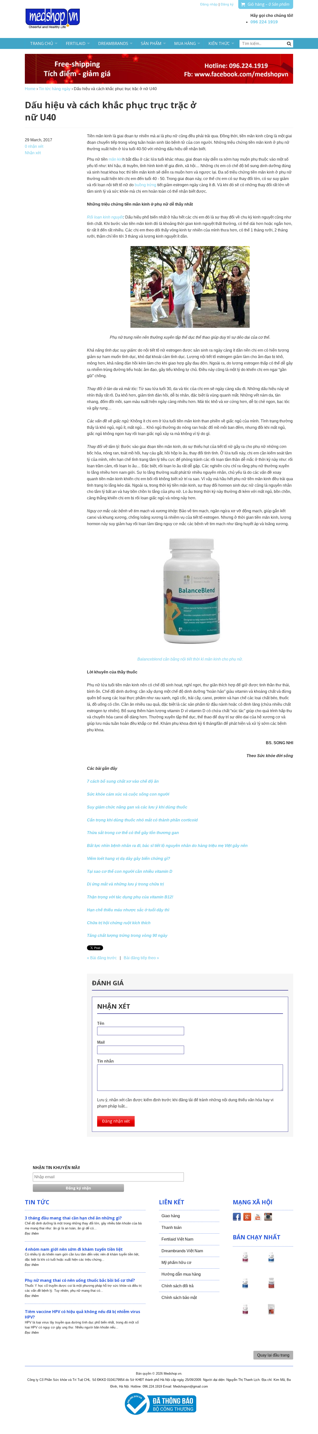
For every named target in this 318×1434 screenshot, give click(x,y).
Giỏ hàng (268, 4)
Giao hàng (170, 1216)
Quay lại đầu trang (273, 1355)
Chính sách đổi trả (177, 1286)
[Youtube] (258, 1218)
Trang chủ (41, 43)
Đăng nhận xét (116, 1121)
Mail (101, 1042)
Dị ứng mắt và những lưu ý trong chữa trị (125, 884)
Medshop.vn (172, 1373)
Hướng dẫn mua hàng (181, 1274)
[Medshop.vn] (53, 19)
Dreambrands (113, 43)
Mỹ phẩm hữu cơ (176, 1262)
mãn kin (115, 159)
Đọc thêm (32, 1233)
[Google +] (247, 1218)
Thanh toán (171, 1227)
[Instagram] (268, 1218)
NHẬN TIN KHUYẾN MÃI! (56, 1168)
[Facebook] (237, 1218)
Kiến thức (219, 43)
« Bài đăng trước (102, 958)
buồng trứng (145, 185)
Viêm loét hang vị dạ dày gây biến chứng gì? (128, 858)
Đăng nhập (209, 4)
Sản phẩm (151, 43)
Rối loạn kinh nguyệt (105, 217)
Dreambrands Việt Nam (182, 1251)
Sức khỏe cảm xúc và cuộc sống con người (128, 794)
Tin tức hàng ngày (55, 89)
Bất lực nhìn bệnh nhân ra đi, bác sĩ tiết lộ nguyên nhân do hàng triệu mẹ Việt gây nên (167, 846)
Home (30, 89)
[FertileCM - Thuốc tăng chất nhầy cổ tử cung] (245, 1313)
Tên (100, 1023)
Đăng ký (227, 4)
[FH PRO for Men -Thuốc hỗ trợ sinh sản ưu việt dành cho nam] (271, 1261)
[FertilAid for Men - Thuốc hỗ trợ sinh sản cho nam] (245, 1287)
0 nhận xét (34, 146)
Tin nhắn (105, 1061)
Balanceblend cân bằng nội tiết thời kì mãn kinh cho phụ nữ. (190, 659)
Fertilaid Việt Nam (177, 1239)
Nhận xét (33, 153)
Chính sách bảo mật (179, 1297)
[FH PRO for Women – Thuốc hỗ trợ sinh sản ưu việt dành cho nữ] (245, 1261)
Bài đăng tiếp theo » (141, 958)
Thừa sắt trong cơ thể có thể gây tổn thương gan (133, 833)
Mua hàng (185, 43)
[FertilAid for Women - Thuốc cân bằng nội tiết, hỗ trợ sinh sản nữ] (271, 1287)
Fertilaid (75, 43)
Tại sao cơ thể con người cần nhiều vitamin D (129, 871)
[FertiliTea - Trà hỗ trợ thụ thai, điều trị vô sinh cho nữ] (271, 1313)
